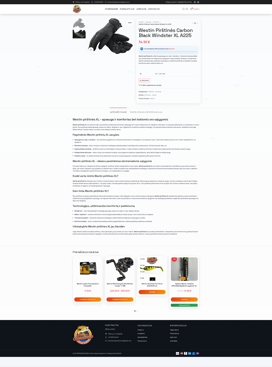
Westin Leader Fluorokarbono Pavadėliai (88, 285)
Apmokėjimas (142, 337)
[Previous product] (193, 23)
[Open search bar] (184, 9)
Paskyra (141, 330)
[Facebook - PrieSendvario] (195, 2)
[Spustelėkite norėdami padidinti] (91, 50)
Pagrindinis (174, 330)
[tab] (118, 111)
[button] (184, 299)
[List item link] (97, 2)
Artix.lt (119, 353)
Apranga (149, 22)
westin (154, 95)
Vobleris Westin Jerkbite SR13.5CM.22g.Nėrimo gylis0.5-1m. (184, 285)
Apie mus (173, 337)
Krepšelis (141, 333)
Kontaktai (173, 341)
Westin (152, 98)
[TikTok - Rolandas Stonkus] (198, 2)
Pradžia (141, 22)
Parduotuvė (142, 341)
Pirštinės (156, 22)
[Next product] (197, 23)
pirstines (147, 95)
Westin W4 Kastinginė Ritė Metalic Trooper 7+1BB (120, 285)
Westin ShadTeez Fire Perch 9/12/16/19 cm (152, 285)
